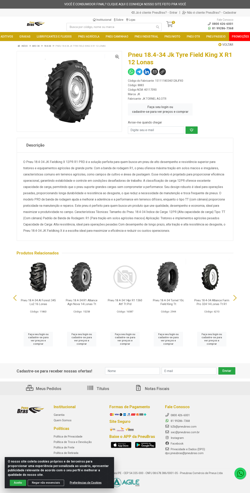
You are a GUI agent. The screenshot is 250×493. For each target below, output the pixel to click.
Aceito (18, 482)
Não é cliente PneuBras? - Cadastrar (211, 12)
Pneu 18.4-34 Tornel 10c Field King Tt (168, 302)
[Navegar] (15, 298)
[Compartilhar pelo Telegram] (139, 71)
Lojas (131, 19)
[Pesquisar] (158, 27)
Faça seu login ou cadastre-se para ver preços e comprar (160, 109)
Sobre (119, 19)
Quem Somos (62, 420)
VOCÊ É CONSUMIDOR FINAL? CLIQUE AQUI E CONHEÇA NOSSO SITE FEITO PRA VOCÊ (125, 4)
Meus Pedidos (48, 388)
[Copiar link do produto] (162, 71)
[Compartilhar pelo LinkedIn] (147, 71)
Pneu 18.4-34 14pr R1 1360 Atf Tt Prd (125, 302)
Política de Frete (64, 447)
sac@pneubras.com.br (185, 432)
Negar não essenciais (46, 482)
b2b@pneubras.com (183, 426)
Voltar (227, 45)
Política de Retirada (66, 453)
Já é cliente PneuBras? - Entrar (156, 12)
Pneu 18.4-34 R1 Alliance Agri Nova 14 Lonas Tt (81, 302)
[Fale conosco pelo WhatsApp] (240, 473)
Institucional (103, 19)
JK (138, 94)
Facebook (176, 443)
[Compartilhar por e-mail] (154, 71)
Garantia (59, 415)
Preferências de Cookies (86, 482)
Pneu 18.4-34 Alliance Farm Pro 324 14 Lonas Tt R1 (211, 302)
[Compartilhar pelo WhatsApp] (131, 71)
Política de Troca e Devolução (73, 442)
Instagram (177, 438)
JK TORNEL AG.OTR (154, 98)
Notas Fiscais (156, 388)
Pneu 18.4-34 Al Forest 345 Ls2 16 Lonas (38, 302)
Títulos (102, 388)
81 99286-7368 (222, 28)
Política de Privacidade (68, 436)
